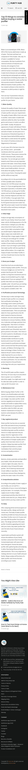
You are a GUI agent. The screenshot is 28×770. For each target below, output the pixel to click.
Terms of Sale (5, 688)
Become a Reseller (6, 739)
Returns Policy (5, 702)
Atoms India (12, 763)
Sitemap (3, 712)
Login (25, 8)
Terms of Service (6, 683)
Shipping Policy (5, 699)
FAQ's (2, 694)
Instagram (4, 728)
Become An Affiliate (6, 742)
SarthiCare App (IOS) (7, 723)
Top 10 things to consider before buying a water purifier (13, 19)
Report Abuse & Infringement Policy (11, 691)
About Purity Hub (6, 678)
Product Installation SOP (8, 749)
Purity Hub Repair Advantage (9, 707)
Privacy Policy (5, 686)
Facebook (4, 726)
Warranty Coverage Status (8, 696)
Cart (19, 8)
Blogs (2, 736)
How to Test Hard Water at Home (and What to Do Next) (14, 625)
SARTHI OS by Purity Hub (8, 680)
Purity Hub (11, 761)
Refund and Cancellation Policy (10, 704)
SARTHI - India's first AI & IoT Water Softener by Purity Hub (12, 602)
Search (11, 8)
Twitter (3, 731)
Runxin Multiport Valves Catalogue (11, 710)
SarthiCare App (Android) (8, 720)
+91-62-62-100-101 (17, 670)
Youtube (3, 734)
